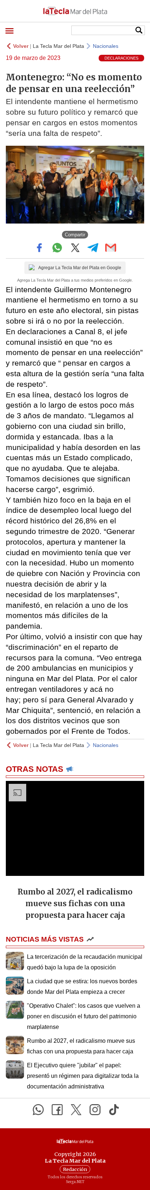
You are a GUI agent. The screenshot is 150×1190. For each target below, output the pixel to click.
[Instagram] (95, 1109)
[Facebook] (57, 1109)
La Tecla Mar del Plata (58, 46)
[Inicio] (75, 11)
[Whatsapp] (38, 1109)
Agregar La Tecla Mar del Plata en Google (79, 267)
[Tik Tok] (114, 1109)
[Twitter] (76, 1109)
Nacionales (105, 46)
